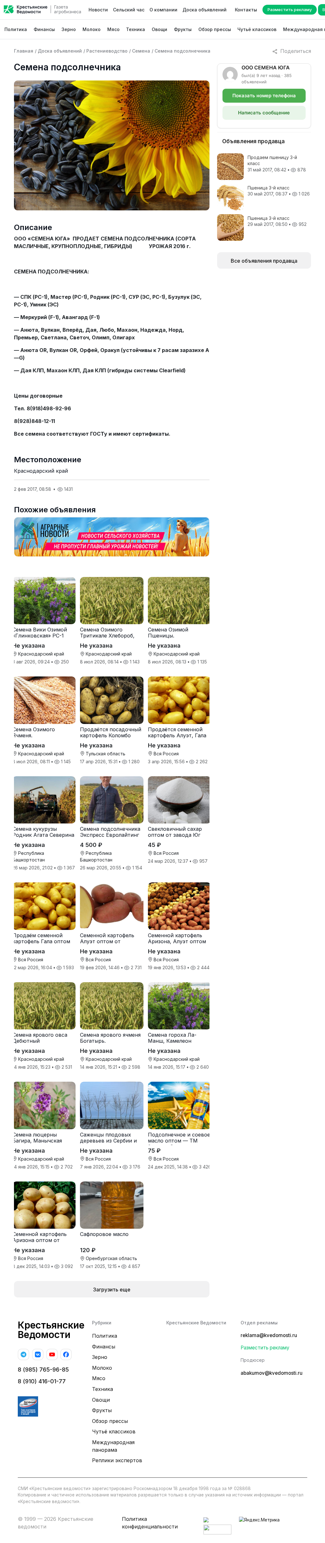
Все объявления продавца (264, 261)
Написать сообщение (264, 113)
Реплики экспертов (117, 1460)
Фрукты (183, 29)
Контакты (246, 9)
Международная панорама (113, 1446)
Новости (98, 9)
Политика (15, 29)
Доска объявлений (204, 9)
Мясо (113, 29)
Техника (135, 29)
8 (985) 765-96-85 (43, 1369)
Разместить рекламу (290, 9)
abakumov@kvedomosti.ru (271, 1373)
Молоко (92, 29)
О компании (163, 9)
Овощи (159, 29)
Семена (141, 51)
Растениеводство (107, 51)
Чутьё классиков (256, 29)
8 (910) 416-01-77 (42, 1381)
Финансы (44, 29)
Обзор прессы (214, 29)
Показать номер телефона (264, 96)
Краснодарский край (41, 471)
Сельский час (128, 9)
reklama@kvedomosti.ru (269, 1335)
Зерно (69, 29)
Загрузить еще (111, 1289)
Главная (23, 51)
